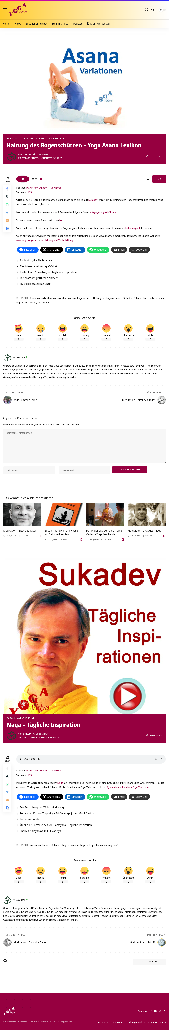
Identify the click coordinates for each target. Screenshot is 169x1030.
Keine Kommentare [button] (150, 961)
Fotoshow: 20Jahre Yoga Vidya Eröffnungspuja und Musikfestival (57, 813)
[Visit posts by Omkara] (12, 156)
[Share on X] (7, 197)
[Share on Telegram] (7, 212)
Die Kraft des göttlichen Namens (39, 278)
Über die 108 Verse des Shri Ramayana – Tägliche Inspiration (56, 825)
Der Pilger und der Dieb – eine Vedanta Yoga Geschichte (104, 532)
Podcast (24, 138)
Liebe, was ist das (30, 819)
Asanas (72, 298)
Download (55, 187)
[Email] (7, 220)
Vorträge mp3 (111, 845)
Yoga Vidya (43, 302)
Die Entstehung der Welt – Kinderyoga (42, 807)
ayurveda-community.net (148, 365)
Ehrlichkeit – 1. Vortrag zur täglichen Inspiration (48, 272)
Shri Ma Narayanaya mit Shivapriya (40, 831)
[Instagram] (160, 1011)
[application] (91, 178)
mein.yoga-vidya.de (43, 369)
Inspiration (35, 845)
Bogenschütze (84, 298)
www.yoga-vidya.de (26, 240)
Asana (33, 298)
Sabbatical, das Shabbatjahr (36, 260)
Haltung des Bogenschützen (107, 298)
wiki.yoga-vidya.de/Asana (103, 212)
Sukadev (92, 199)
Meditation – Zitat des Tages (20, 530)
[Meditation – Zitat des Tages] (22, 514)
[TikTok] (164, 1011)
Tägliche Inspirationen (91, 845)
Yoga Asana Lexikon (26, 302)
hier (61, 220)
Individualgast (132, 228)
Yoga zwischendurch (52, 138)
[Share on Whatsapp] (7, 205)
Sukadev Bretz (141, 298)
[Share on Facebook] (7, 189)
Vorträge (35, 138)
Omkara (27, 154)
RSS (30, 192)
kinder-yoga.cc (121, 365)
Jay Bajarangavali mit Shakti (36, 284)
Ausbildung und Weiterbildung (57, 240)
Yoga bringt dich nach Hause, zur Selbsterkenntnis (62, 532)
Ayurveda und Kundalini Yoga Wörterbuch (129, 787)
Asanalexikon (60, 298)
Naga (60, 782)
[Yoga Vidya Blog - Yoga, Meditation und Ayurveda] (18, 9)
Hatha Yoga (13, 138)
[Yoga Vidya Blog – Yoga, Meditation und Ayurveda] (9, 1011)
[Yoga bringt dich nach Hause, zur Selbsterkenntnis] (64, 514)
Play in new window (36, 187)
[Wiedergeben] (22, 179)
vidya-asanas (157, 298)
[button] (6, 9)
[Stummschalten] (159, 179)
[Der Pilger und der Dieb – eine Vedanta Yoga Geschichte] (105, 514)
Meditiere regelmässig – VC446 (38, 266)
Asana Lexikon (44, 298)
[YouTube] (155, 1011)
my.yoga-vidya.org (19, 369)
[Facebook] (151, 1011)
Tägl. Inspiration (25, 718)
